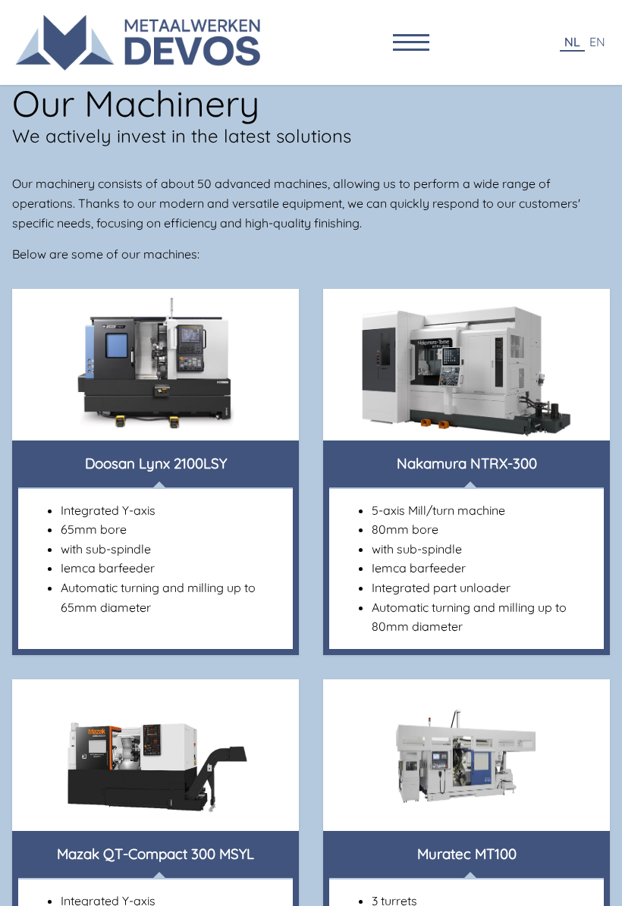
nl (572, 41)
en (597, 41)
